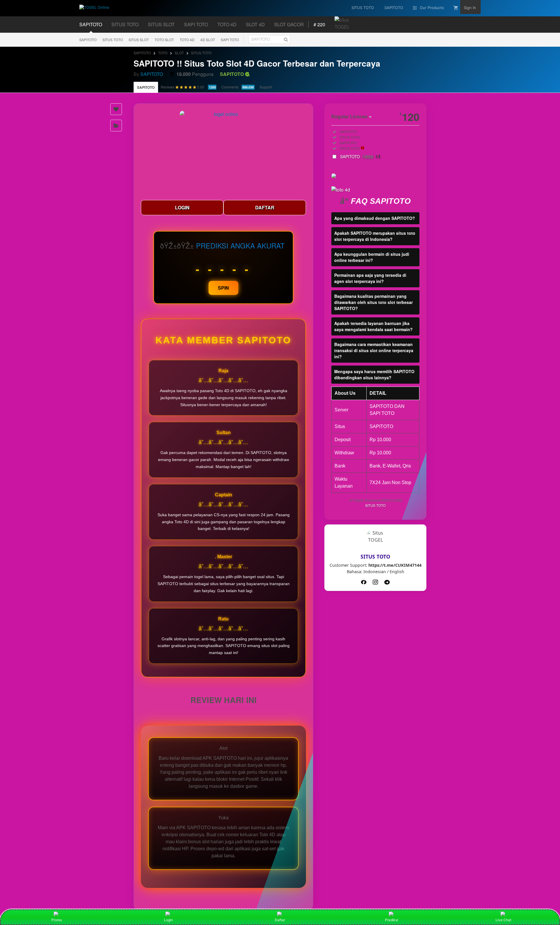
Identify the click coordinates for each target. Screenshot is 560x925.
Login (168, 920)
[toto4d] (387, 582)
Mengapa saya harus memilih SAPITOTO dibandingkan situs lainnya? (374, 374)
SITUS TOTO (112, 39)
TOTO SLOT (164, 39)
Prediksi (391, 920)
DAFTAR (264, 207)
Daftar (280, 920)
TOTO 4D (187, 39)
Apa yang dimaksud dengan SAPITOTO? (374, 218)
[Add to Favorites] (116, 109)
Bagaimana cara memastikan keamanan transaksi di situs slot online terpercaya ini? (373, 350)
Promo (56, 920)
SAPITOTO (88, 39)
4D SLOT (207, 39)
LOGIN (182, 207)
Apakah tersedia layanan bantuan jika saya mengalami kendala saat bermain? (373, 326)
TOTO (162, 52)
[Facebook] (364, 582)
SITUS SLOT (139, 39)
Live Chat (503, 920)
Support (266, 86)
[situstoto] (375, 582)
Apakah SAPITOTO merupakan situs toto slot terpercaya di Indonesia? (374, 236)
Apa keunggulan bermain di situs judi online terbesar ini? (371, 257)
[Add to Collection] (116, 125)
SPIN (223, 287)
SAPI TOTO (230, 39)
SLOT (179, 52)
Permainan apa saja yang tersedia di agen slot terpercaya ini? (370, 278)
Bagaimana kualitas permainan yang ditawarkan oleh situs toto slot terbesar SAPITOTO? (373, 302)
